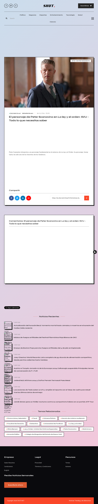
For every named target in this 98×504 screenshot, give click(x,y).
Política (23, 15)
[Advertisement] (49, 40)
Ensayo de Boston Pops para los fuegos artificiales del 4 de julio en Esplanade (47, 348)
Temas (67, 463)
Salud (80, 15)
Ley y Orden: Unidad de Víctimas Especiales (40, 429)
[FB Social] (6, 6)
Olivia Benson (12, 429)
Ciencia (53, 22)
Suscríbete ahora (15, 485)
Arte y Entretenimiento (81, 60)
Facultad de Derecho (15, 424)
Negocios (32, 15)
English (6, 470)
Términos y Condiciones (43, 466)
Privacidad (38, 463)
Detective (33, 424)
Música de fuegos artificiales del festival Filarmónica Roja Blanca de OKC (45, 337)
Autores (68, 466)
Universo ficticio (49, 418)
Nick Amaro (87, 429)
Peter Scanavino (69, 429)
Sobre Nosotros (9, 463)
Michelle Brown (27, 113)
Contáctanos (8, 466)
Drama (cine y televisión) (16, 418)
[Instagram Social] (16, 6)
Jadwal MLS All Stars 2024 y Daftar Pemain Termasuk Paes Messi (42, 380)
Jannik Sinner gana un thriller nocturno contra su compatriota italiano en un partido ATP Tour (54, 402)
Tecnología (70, 15)
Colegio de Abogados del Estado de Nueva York (43, 434)
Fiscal (34, 418)
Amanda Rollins (12, 434)
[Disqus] (49, 254)
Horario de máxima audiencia (73, 418)
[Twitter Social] (11, 6)
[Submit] (6, 18)
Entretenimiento (56, 15)
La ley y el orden (75, 424)
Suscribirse (84, 6)
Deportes (43, 15)
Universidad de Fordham (53, 424)
